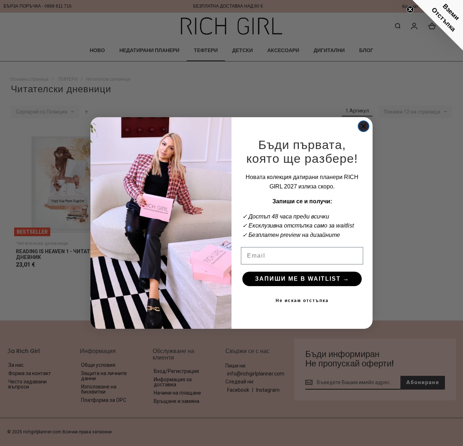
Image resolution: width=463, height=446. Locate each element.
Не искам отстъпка (302, 300)
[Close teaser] (410, 9)
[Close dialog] (363, 126)
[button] (437, 25)
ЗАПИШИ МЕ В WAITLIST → (302, 279)
